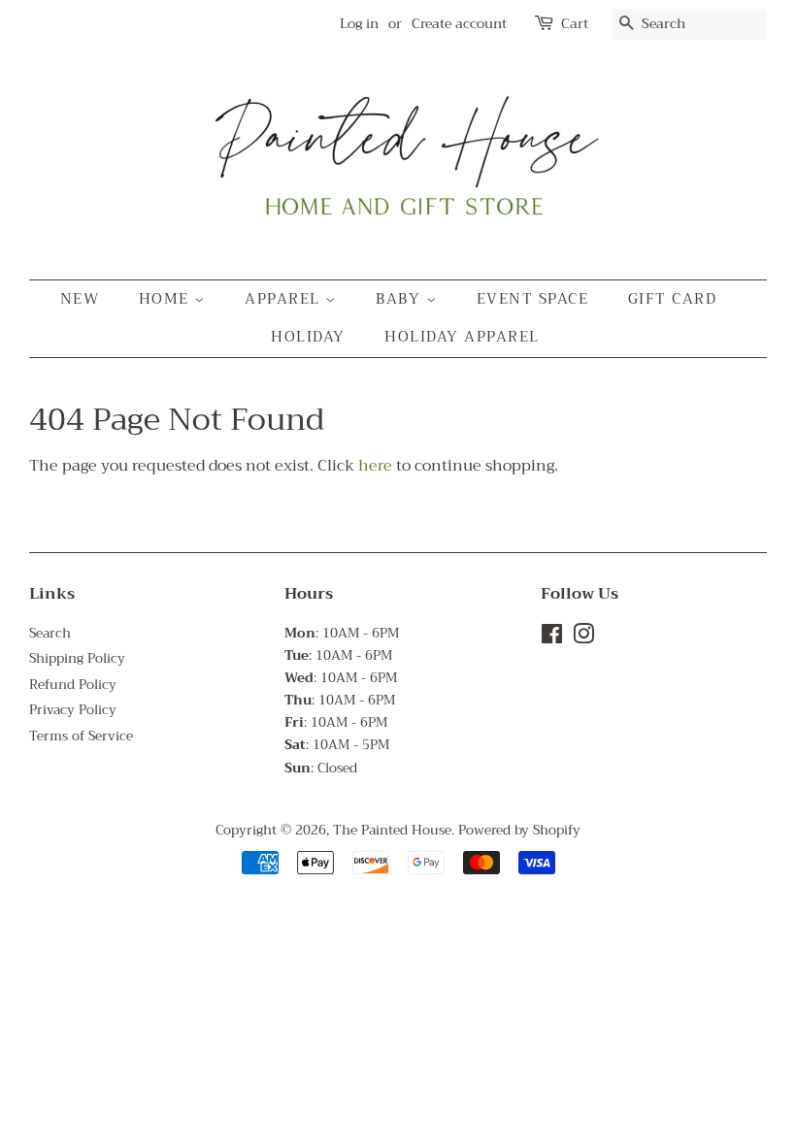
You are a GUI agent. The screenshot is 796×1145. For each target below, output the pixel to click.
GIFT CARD (672, 298)
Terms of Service (81, 736)
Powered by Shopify (519, 830)
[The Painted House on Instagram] (583, 638)
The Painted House (392, 830)
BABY (401, 298)
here (375, 465)
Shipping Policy (77, 658)
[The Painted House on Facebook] (552, 638)
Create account (459, 23)
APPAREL (285, 298)
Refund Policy (72, 684)
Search (50, 633)
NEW (80, 298)
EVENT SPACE (533, 298)
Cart (574, 24)
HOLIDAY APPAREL (462, 336)
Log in (359, 23)
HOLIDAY (308, 336)
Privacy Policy (72, 710)
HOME (167, 298)
